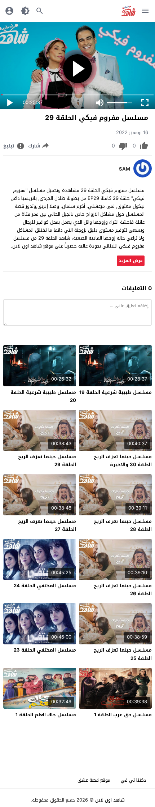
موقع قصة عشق (94, 780)
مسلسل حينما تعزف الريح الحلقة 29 (47, 460)
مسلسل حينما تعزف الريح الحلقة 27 (47, 525)
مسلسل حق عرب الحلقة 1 (123, 714)
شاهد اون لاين (110, 799)
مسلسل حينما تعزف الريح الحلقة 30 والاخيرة (123, 460)
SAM (124, 169)
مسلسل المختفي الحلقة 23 (45, 649)
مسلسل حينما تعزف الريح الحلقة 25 (123, 653)
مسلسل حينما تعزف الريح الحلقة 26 (123, 589)
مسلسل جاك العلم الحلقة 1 (45, 714)
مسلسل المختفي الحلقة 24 (45, 585)
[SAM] (142, 175)
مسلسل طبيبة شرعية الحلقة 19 (115, 392)
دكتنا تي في (133, 780)
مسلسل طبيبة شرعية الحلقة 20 (43, 396)
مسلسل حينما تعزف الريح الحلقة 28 (123, 525)
